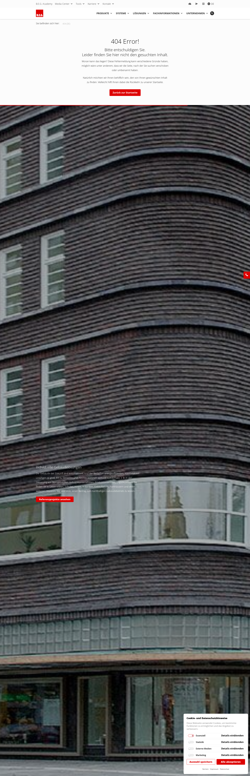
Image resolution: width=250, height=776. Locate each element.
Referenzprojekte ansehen (54, 499)
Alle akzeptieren (231, 761)
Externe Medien (203, 748)
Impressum (214, 769)
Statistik (200, 742)
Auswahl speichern (200, 761)
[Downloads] (190, 3)
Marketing (201, 755)
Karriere (205, 769)
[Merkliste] (203, 3)
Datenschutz (224, 769)
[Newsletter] (196, 3)
